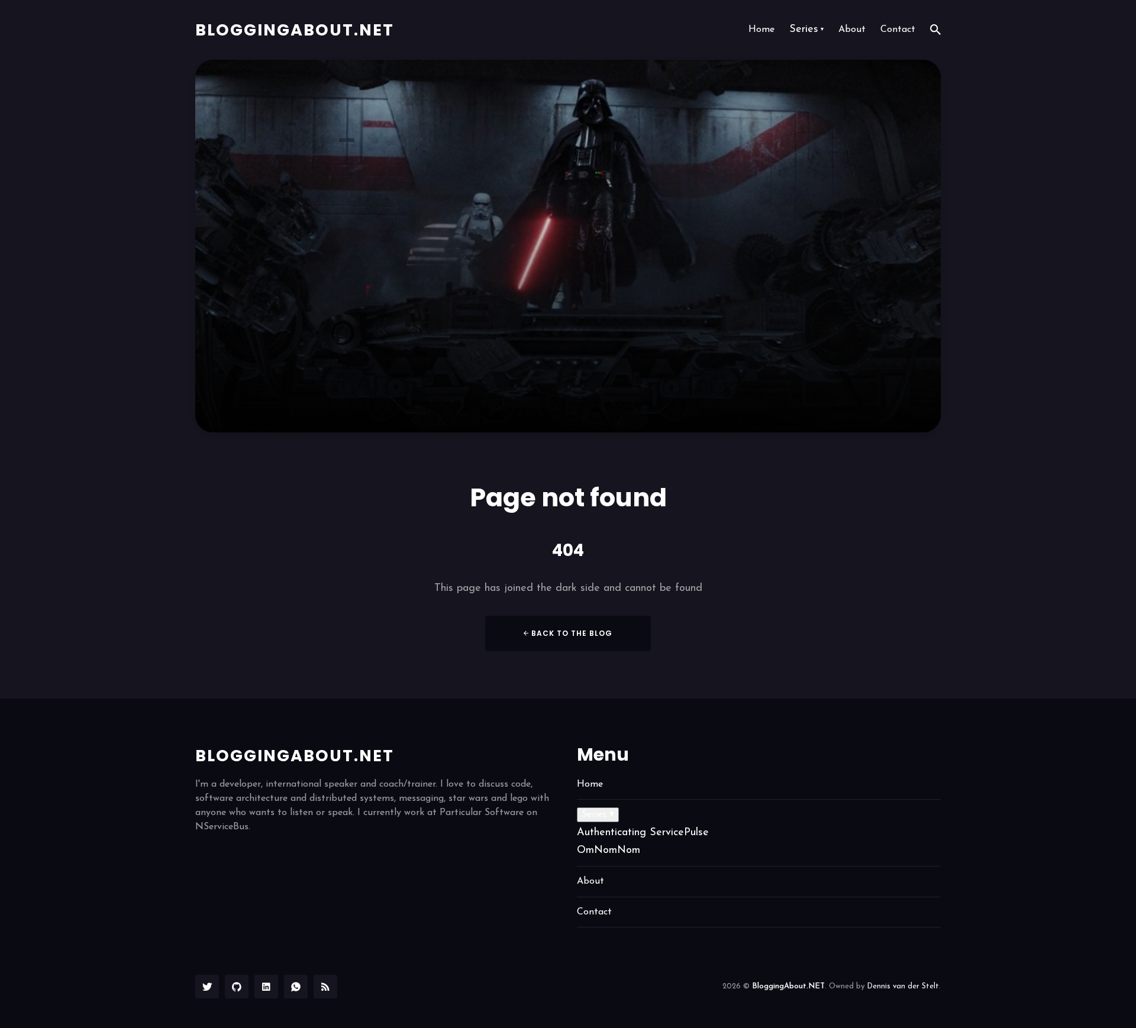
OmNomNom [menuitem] (608, 850)
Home (761, 29)
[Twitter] (207, 986)
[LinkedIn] (266, 986)
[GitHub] (236, 986)
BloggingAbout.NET (294, 30)
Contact (897, 29)
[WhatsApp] (296, 986)
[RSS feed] (325, 986)
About (852, 29)
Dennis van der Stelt (903, 986)
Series (806, 29)
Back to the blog (570, 633)
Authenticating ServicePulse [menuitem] (643, 832)
